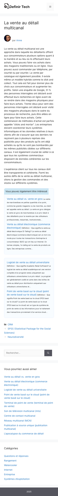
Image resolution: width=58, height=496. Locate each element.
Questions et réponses (16, 456)
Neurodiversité (16, 337)
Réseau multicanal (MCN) (18, 420)
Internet (8, 469)
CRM (10, 324)
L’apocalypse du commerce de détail (24, 433)
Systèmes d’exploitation (17, 479)
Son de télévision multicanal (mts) (22, 411)
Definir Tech (19, 7)
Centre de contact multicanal (19, 415)
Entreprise (9, 474)
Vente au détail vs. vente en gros (25, 199)
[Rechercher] (48, 353)
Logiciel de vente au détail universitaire (28, 262)
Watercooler (10, 465)
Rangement (10, 460)
